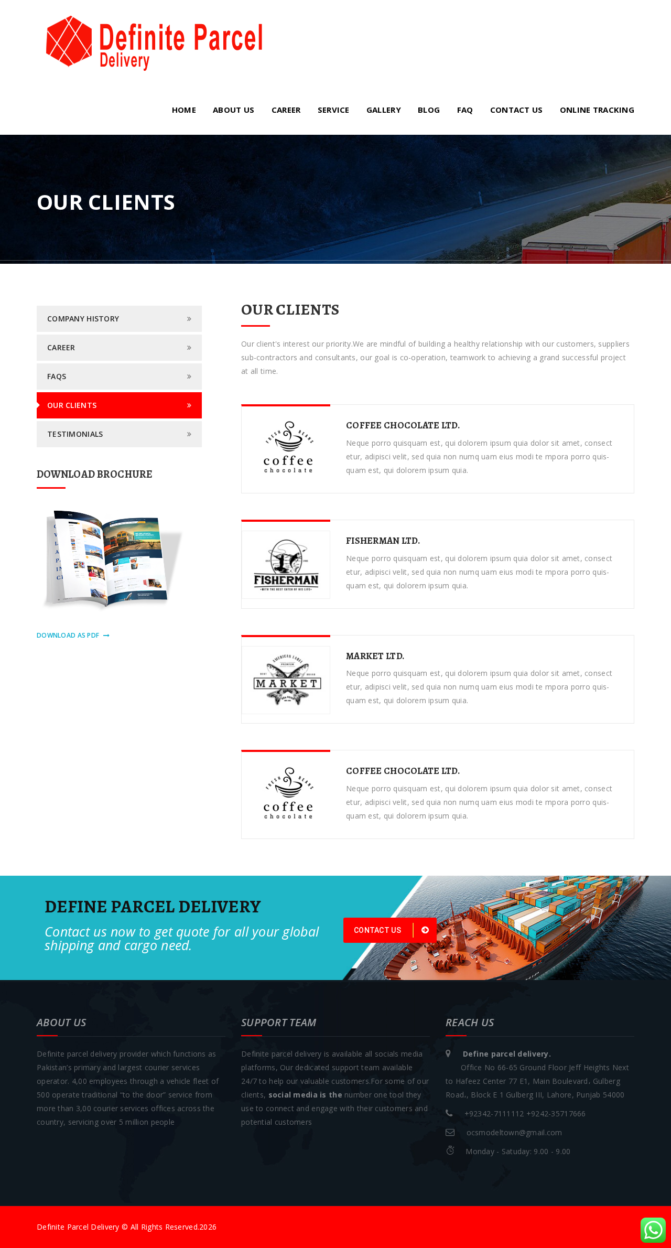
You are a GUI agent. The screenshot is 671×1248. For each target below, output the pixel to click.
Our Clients (71, 405)
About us (233, 109)
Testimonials (75, 434)
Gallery (383, 109)
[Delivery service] (155, 42)
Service (334, 109)
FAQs (56, 376)
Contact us (516, 109)
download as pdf (68, 635)
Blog (429, 109)
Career (286, 109)
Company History (83, 319)
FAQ (465, 109)
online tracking (597, 109)
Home (184, 109)
